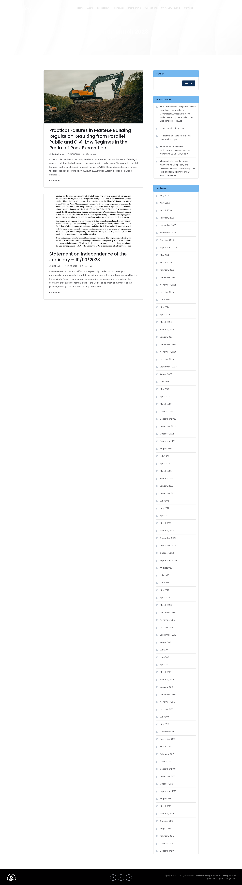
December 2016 (168, 768)
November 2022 (168, 426)
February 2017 (167, 754)
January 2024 (166, 337)
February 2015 (167, 836)
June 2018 (165, 716)
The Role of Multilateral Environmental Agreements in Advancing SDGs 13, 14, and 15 (175, 150)
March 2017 (165, 746)
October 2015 (166, 821)
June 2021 (164, 500)
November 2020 (168, 545)
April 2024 (165, 314)
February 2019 (167, 679)
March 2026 (166, 210)
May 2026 (164, 195)
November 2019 (167, 620)
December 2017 (168, 731)
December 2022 (168, 418)
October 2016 (166, 783)
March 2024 (166, 322)
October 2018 (166, 709)
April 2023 (165, 396)
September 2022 (168, 441)
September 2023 (168, 366)
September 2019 (168, 634)
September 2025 (168, 247)
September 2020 (168, 560)
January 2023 (166, 411)
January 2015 (166, 843)
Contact (188, 7)
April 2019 (164, 664)
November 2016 (167, 776)
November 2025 (168, 232)
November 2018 (167, 701)
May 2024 (165, 307)
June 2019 (164, 657)
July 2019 (164, 649)
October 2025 (167, 240)
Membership (134, 7)
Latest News (103, 7)
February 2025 (167, 269)
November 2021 (167, 493)
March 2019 (165, 672)
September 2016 (168, 791)
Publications (151, 7)
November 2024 (168, 284)
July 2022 (164, 456)
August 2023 (166, 374)
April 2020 (165, 597)
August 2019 (165, 642)
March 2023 (166, 404)
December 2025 (168, 225)
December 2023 (168, 344)
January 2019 (166, 687)
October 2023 (167, 359)
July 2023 (164, 381)
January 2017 (166, 761)
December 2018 (168, 694)
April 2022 (165, 463)
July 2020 (164, 575)
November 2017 (167, 739)
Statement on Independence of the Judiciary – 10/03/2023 (88, 257)
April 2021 (164, 515)
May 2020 (164, 590)
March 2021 (165, 523)
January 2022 (166, 485)
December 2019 (167, 612)
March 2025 (166, 262)
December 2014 (168, 850)
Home (80, 7)
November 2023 (168, 351)
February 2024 (167, 329)
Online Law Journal (170, 7)
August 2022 (166, 448)
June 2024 (165, 299)
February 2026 (167, 217)
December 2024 (168, 277)
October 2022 (167, 433)
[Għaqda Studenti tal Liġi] (19, 8)
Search (160, 73)
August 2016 (166, 798)
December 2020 (168, 538)
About (90, 7)
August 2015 (166, 828)
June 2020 (165, 582)
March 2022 (166, 471)
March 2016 (165, 806)
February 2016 (167, 813)
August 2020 (166, 567)
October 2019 (166, 627)
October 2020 (167, 552)
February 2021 (167, 530)
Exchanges (118, 7)
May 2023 (164, 389)
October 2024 (167, 292)
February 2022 (167, 478)
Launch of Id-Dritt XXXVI (172, 128)
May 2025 (164, 255)
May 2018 (164, 724)
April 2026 (165, 202)
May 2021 (164, 508)
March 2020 (166, 605)
